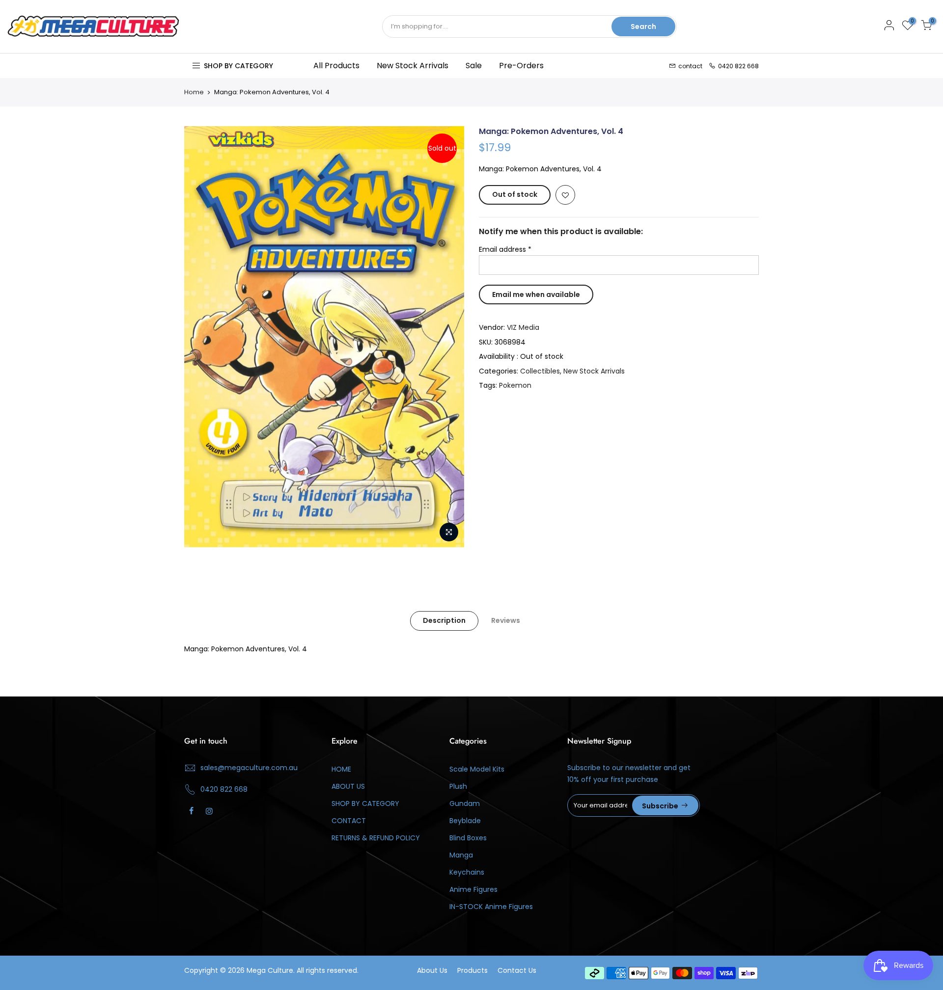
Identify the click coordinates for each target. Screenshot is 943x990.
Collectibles (540, 371)
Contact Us (517, 970)
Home (194, 92)
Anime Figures (473, 889)
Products (472, 970)
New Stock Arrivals (412, 65)
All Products (336, 65)
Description (444, 620)
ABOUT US (348, 786)
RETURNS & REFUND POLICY (376, 838)
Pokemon (515, 385)
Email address (505, 249)
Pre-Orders (521, 65)
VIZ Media (523, 327)
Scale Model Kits (476, 769)
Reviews (505, 620)
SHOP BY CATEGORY (365, 803)
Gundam (464, 803)
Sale (474, 65)
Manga (461, 855)
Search (643, 26)
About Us (432, 970)
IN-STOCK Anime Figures (491, 906)
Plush (458, 786)
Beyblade (465, 821)
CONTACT (349, 821)
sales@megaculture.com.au (249, 768)
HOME (341, 769)
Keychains (466, 872)
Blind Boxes (468, 838)
